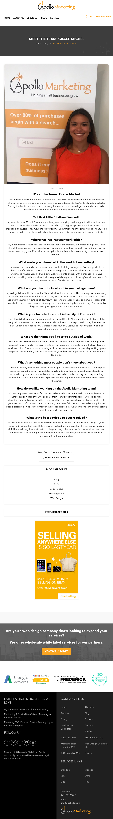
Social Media (56, 489)
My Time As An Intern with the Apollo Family (26, 710)
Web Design (56, 498)
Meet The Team (68, 738)
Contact (55, 18)
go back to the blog (57, 458)
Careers (89, 719)
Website (89, 770)
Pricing (64, 719)
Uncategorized (56, 494)
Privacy (8, 759)
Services (32, 18)
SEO (56, 484)
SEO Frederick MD (94, 738)
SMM (87, 776)
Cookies (17, 759)
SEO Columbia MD (70, 753)
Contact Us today (56, 651)
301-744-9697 (103, 17)
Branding (65, 770)
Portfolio (89, 732)
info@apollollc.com (70, 803)
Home (6, 18)
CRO (63, 776)
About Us (18, 18)
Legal (46, 755)
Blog (44, 18)
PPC (87, 782)
